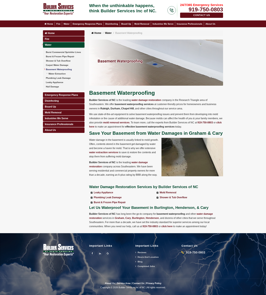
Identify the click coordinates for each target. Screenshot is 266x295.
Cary (128, 218)
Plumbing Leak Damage (58, 78)
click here (167, 226)
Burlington (138, 218)
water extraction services (103, 152)
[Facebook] (92, 253)
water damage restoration (146, 100)
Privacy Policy (153, 283)
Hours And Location (148, 257)
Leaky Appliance (54, 82)
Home (49, 24)
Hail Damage (52, 86)
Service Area (123, 283)
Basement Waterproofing (59, 69)
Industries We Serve (163, 24)
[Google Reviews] (107, 253)
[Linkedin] (99, 253)
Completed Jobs (146, 266)
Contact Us (201, 15)
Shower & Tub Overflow (58, 61)
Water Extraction (57, 73)
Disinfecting (111, 24)
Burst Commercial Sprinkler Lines (63, 52)
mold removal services (116, 122)
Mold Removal (141, 24)
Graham (119, 218)
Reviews (142, 252)
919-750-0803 (206, 9)
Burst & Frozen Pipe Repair (60, 56)
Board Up (126, 24)
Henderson (152, 218)
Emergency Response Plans (87, 24)
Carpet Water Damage (57, 65)
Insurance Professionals (189, 24)
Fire (58, 24)
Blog (140, 261)
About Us (210, 24)
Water (66, 24)
